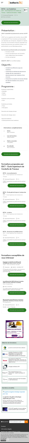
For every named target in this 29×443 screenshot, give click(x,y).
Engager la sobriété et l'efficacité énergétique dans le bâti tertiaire (12, 262)
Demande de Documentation (17, 185)
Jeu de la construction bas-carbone (16, 347)
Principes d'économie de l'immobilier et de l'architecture (17, 379)
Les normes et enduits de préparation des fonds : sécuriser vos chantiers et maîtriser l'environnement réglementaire (17, 360)
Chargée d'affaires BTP (14, 366)
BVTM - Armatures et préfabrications (13, 231)
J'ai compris (3, 440)
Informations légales (6, 429)
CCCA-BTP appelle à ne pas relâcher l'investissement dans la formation (17, 409)
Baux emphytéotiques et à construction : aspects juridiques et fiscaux (16, 373)
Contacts (3, 426)
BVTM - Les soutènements (10, 173)
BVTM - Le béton (7, 212)
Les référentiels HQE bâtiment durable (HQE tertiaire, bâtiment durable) (13, 282)
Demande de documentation (11, 22)
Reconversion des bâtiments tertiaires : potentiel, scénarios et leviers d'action (13, 300)
